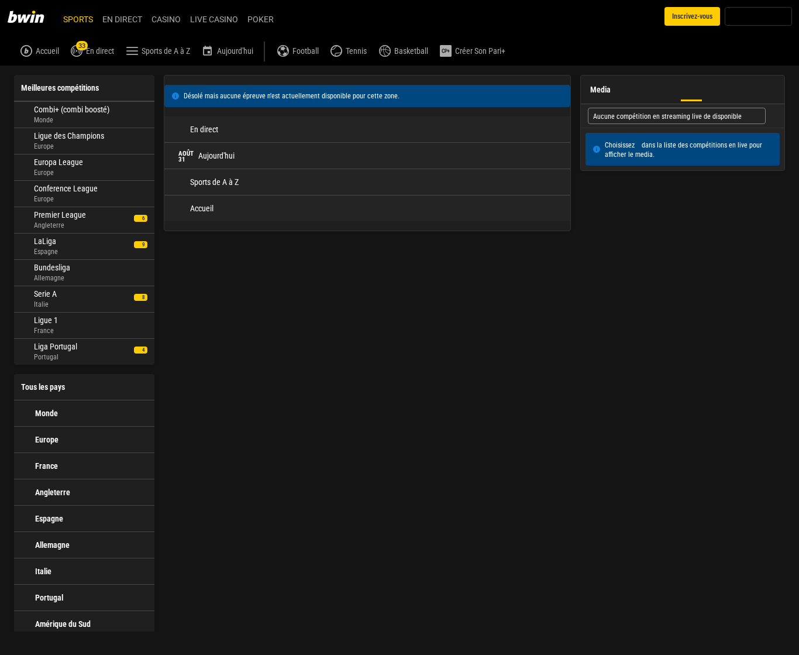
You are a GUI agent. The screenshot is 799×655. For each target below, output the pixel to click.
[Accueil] (32, 16)
